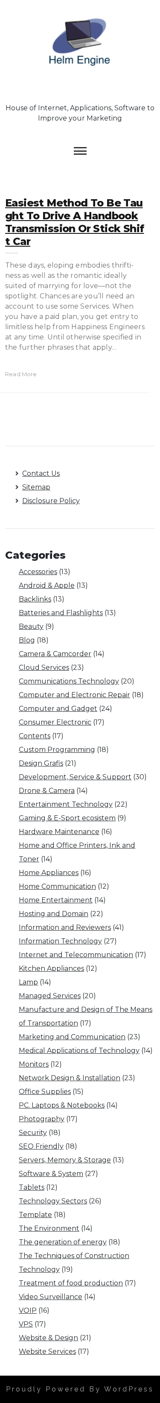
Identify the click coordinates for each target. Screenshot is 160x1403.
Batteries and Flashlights (61, 613)
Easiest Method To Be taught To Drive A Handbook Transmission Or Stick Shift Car (74, 222)
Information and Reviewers (65, 927)
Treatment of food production (71, 1283)
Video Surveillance (50, 1297)
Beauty (31, 626)
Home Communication (57, 886)
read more (21, 374)
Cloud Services (44, 667)
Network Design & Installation (69, 1078)
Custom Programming (57, 750)
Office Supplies (45, 1092)
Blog (27, 640)
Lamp (28, 982)
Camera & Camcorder (55, 654)
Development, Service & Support (75, 777)
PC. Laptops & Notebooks (62, 1105)
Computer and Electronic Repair (74, 695)
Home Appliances (49, 873)
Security (33, 1133)
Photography (41, 1119)
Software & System (51, 1174)
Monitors (34, 1064)
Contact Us (41, 473)
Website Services (47, 1351)
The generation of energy (63, 1242)
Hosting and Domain (53, 914)
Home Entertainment (56, 900)
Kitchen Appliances (51, 968)
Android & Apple (47, 585)
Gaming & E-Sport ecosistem (67, 818)
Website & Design (48, 1338)
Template (35, 1215)
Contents (34, 736)
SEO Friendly (41, 1146)
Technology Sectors (53, 1201)
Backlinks (35, 599)
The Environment (49, 1228)
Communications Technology (69, 681)
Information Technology (60, 941)
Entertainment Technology (66, 804)
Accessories (38, 572)
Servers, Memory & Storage (65, 1160)
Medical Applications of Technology (79, 1050)
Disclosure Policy (51, 501)
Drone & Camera (47, 791)
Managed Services (50, 996)
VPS (26, 1324)
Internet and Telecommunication (76, 955)
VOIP (28, 1310)
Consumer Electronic (55, 722)
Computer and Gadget (58, 708)
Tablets (31, 1187)
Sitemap (36, 487)
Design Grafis (41, 763)
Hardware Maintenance (59, 832)
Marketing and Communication (72, 1037)
